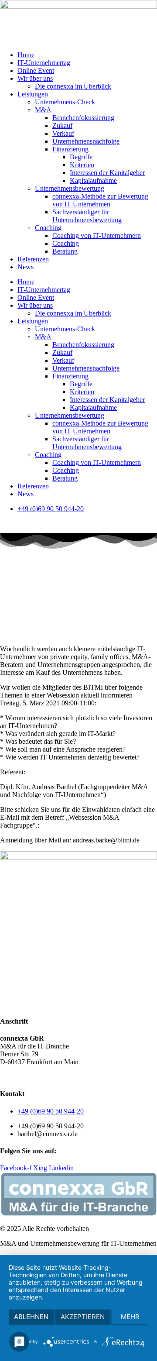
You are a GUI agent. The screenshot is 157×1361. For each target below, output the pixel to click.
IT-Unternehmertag (43, 62)
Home (25, 54)
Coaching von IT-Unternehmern (96, 235)
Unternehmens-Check (65, 102)
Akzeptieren (83, 1317)
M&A (43, 109)
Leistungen (32, 94)
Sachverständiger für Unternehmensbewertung (87, 215)
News (25, 267)
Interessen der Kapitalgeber (107, 172)
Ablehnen (31, 1317)
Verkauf (63, 133)
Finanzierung (70, 149)
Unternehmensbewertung (69, 188)
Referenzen (33, 259)
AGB (7, 1076)
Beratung (65, 251)
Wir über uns (35, 78)
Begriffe (81, 157)
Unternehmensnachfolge (85, 141)
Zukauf (62, 125)
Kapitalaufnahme (93, 180)
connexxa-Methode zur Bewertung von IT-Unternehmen (100, 200)
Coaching (48, 227)
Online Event (35, 70)
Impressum (100, 1076)
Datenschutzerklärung (50, 1076)
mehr (130, 1317)
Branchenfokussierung (83, 117)
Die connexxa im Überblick (73, 86)
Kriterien (82, 164)
